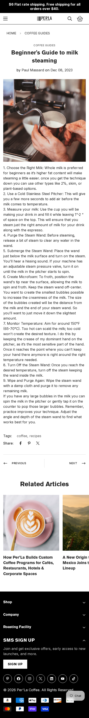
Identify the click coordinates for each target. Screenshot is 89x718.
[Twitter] (37, 443)
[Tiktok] (73, 678)
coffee (22, 436)
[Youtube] (62, 678)
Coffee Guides (37, 33)
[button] (80, 18)
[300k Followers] (18, 678)
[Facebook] (20, 443)
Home (11, 33)
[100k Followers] (29, 678)
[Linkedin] (51, 678)
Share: (8, 443)
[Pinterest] (29, 443)
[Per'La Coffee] (44, 18)
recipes (35, 436)
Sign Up (15, 664)
